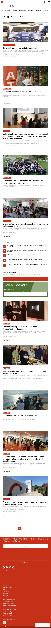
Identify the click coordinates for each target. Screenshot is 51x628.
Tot (2, 10)
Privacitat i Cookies (44, 626)
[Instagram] (4, 567)
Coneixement (7, 10)
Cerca (46, 10)
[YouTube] (13, 567)
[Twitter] (7, 567)
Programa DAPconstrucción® (8, 603)
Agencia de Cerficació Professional (9, 605)
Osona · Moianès (6, 591)
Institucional (30, 10)
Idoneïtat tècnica (22, 10)
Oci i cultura (6, 323)
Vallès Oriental (5, 593)
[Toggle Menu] (49, 2)
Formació (15, 10)
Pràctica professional (9, 45)
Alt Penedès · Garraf (6, 585)
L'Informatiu (38, 10)
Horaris (4, 579)
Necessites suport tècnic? (42, 624)
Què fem (4, 572)
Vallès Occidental (6, 595)
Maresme (4, 589)
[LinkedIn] (10, 567)
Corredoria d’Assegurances (8, 601)
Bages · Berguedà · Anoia (7, 587)
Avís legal (38, 626)
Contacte (4, 577)
